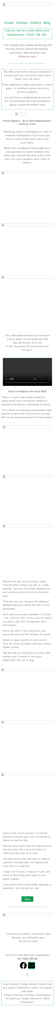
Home (9, 23)
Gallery (35, 23)
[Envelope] (31, 965)
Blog (46, 23)
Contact (22, 23)
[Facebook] (23, 965)
